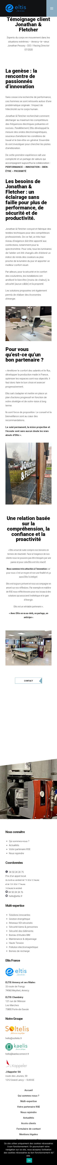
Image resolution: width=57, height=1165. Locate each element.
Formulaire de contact (29, 1128)
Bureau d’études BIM (19, 935)
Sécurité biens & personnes (23, 927)
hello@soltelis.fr (13, 1038)
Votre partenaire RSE (19, 849)
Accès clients (28, 1123)
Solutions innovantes (19, 915)
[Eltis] (15, 8)
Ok (29, 1160)
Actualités (14, 845)
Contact (28, 681)
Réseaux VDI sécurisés (21, 923)
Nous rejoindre (16, 853)
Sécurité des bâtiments (21, 931)
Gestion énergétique (19, 919)
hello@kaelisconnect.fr (17, 1054)
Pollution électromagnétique (23, 947)
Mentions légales (28, 1134)
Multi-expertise (14, 905)
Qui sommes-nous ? (19, 841)
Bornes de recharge (19, 951)
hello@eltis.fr (15, 896)
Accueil (28, 1090)
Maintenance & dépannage (23, 939)
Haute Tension (16, 943)
